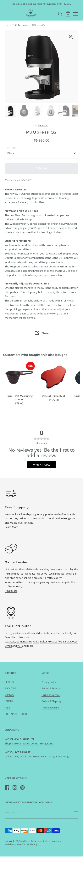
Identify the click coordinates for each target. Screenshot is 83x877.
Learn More (11, 527)
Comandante (23, 641)
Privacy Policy (49, 682)
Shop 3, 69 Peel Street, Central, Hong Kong (29, 743)
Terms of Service (51, 694)
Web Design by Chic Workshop (21, 844)
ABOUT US (10, 688)
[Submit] (76, 813)
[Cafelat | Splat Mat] (53, 377)
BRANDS (9, 694)
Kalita (36, 641)
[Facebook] (7, 787)
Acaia (12, 641)
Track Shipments (50, 707)
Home (8, 25)
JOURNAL (10, 701)
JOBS (7, 707)
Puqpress (43, 125)
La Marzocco (70, 641)
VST (19, 645)
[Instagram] (15, 787)
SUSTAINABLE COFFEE (17, 714)
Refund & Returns (51, 688)
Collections (21, 25)
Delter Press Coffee (51, 641)
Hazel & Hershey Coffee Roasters (42, 841)
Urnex (8, 645)
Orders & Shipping (51, 701)
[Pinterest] (22, 787)
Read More (11, 590)
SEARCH (9, 682)
